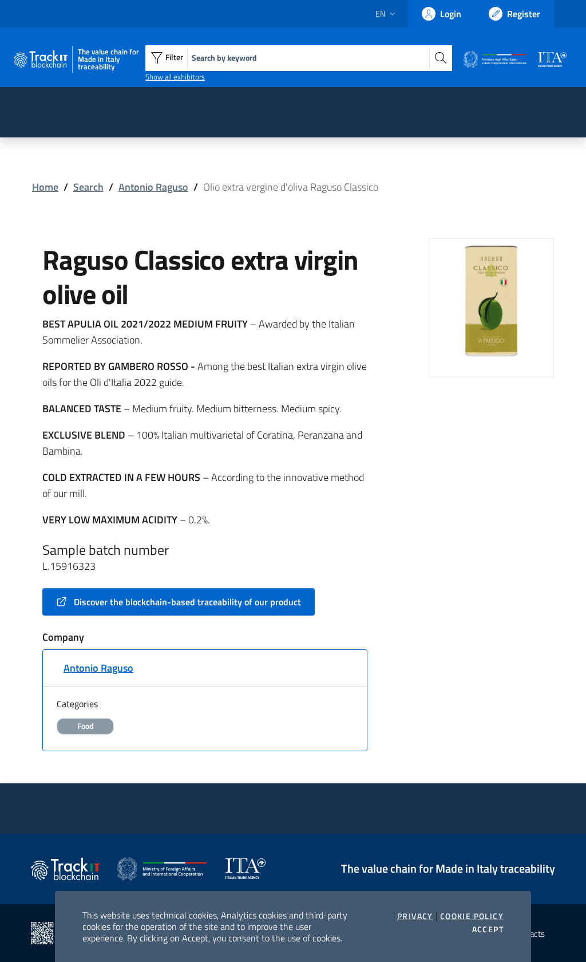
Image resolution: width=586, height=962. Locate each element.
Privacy (415, 916)
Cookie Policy (472, 916)
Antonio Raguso (153, 187)
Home (45, 187)
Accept (488, 929)
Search (88, 187)
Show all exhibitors (175, 76)
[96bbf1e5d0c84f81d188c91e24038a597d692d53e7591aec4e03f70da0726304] (491, 299)
